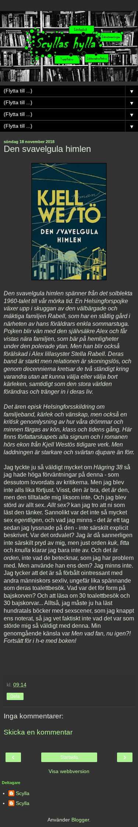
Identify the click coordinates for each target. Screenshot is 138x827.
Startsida (69, 757)
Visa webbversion (69, 771)
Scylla (22, 793)
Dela (15, 696)
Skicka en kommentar (38, 732)
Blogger (80, 820)
